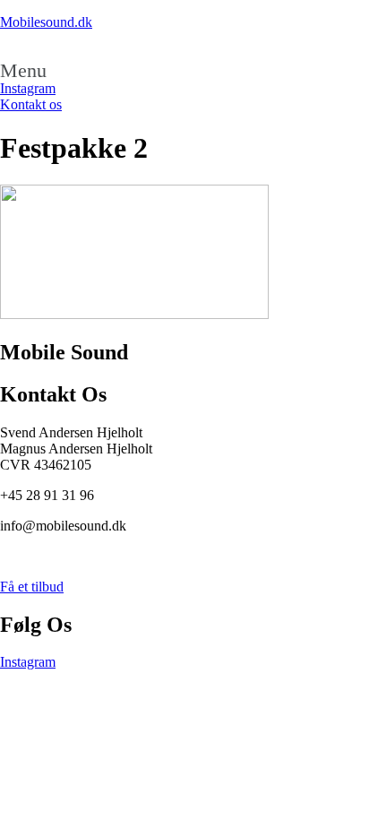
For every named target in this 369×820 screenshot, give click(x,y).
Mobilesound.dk (46, 22)
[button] (184, 71)
